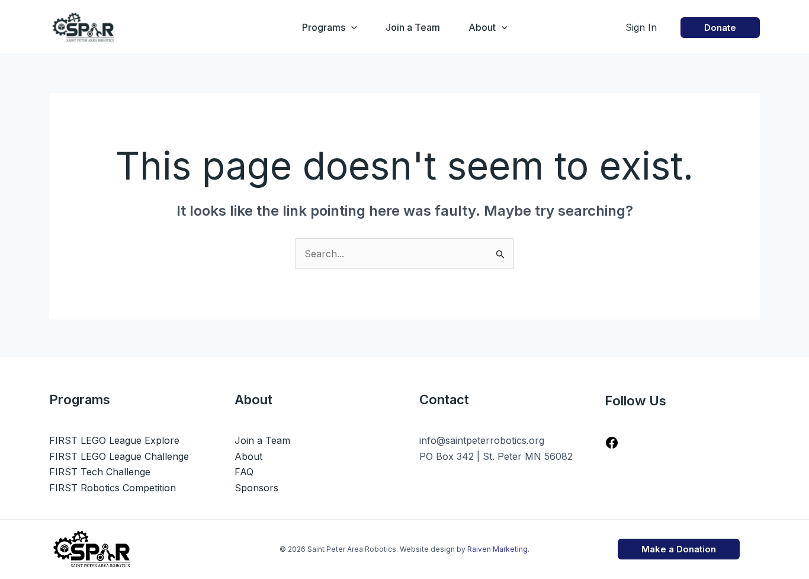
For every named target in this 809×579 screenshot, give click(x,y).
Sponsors (256, 488)
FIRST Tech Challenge (99, 472)
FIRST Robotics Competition (112, 488)
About (482, 27)
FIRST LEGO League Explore (114, 440)
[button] (351, 27)
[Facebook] (612, 446)
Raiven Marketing (497, 549)
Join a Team (413, 27)
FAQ (244, 472)
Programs (323, 27)
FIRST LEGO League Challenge (119, 456)
